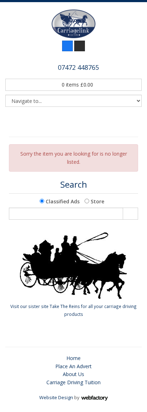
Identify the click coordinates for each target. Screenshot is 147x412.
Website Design (56, 397)
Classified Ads (62, 201)
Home (73, 358)
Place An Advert (73, 366)
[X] (79, 46)
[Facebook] (67, 46)
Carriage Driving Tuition (73, 382)
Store (96, 201)
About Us (73, 374)
